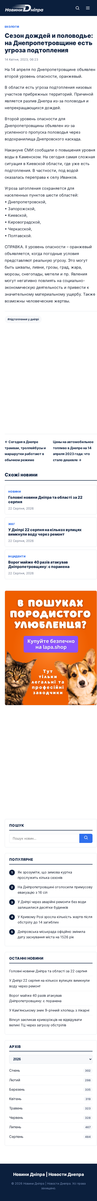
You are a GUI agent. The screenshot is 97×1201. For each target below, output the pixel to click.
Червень (50, 1118)
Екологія (12, 26)
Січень (50, 1070)
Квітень (50, 1099)
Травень (50, 1108)
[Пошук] (77, 8)
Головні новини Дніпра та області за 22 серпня (45, 499)
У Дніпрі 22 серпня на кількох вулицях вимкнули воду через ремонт (44, 532)
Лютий (50, 1080)
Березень (50, 1089)
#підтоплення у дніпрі (23, 319)
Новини (14, 491)
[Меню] (87, 8)
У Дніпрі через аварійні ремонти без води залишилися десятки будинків (52, 904)
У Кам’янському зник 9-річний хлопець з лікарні (49, 1010)
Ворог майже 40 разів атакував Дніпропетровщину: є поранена (38, 564)
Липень (50, 1127)
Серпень (50, 1137)
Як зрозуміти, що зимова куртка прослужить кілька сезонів (45, 875)
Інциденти (16, 556)
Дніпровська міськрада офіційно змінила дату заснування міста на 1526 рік (51, 934)
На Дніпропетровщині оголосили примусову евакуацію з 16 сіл (55, 890)
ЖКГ (11, 524)
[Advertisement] (48, 378)
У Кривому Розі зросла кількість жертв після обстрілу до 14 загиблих (55, 919)
